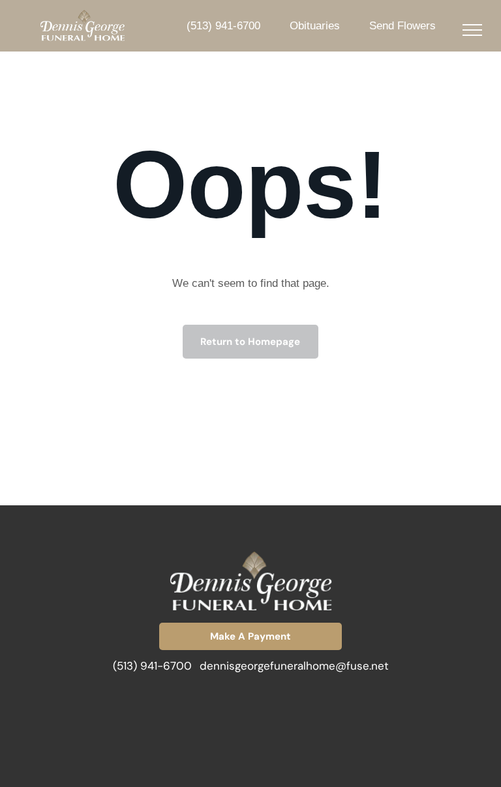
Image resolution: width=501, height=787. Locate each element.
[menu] (472, 30)
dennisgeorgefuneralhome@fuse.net (294, 666)
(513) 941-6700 (152, 666)
